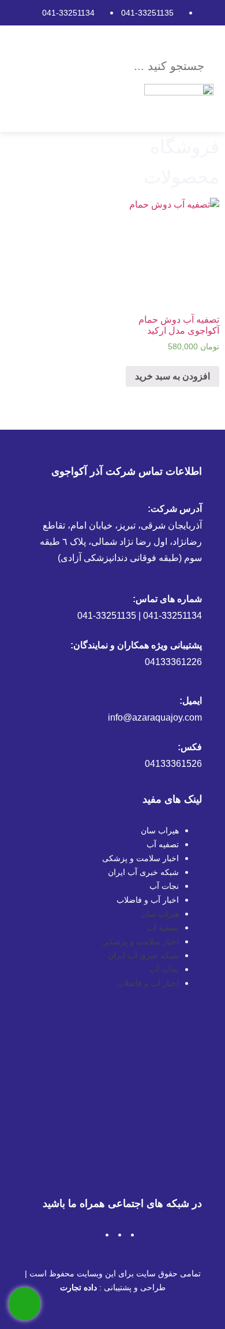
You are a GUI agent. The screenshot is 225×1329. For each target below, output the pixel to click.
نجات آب (164, 886)
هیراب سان (160, 830)
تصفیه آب (163, 844)
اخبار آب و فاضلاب (148, 900)
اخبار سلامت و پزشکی (140, 858)
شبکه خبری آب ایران (143, 872)
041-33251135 (147, 12)
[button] (127, 41)
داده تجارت (78, 1287)
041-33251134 (68, 12)
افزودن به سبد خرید (172, 376)
